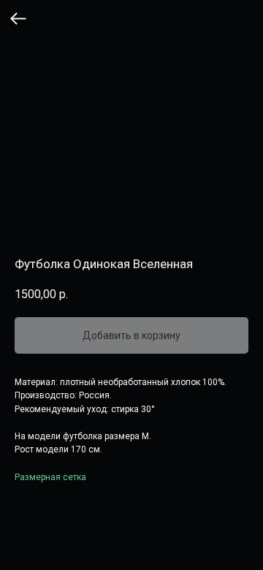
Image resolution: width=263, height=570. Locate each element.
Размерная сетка (50, 477)
